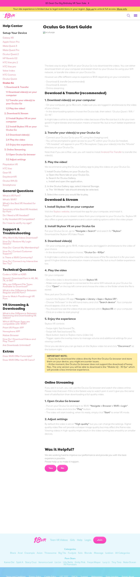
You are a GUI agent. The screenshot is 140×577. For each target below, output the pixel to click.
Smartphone (9, 185)
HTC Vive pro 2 (10, 62)
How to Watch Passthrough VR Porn (19, 297)
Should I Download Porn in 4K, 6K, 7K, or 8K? (20, 279)
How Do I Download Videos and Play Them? (19, 340)
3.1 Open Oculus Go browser (20, 154)
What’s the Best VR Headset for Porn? (19, 204)
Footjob (72, 553)
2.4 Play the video (15, 139)
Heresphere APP (11, 331)
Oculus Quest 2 (11, 54)
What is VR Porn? (11, 195)
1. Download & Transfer (16, 87)
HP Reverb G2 (10, 58)
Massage (98, 553)
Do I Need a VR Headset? (16, 215)
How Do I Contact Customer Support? (17, 252)
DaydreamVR (10, 176)
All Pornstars (70, 564)
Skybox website (61, 211)
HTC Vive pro (9, 66)
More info (122, 9)
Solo (80, 553)
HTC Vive (7, 168)
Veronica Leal (45, 562)
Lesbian (109, 553)
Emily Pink (80, 562)
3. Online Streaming (14, 149)
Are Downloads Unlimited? (17, 345)
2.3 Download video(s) (17, 134)
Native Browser (11, 335)
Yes (51, 468)
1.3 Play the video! (15, 108)
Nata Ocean (129, 562)
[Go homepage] (10, 15)
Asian (40, 553)
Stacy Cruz (31, 562)
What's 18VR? (10, 199)
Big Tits (62, 553)
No (62, 468)
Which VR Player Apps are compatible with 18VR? (16, 322)
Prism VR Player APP (13, 327)
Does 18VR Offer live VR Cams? (19, 360)
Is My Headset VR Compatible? (19, 219)
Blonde (88, 553)
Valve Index (9, 70)
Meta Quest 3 (10, 46)
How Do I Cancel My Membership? (21, 247)
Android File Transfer (111, 152)
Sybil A (19, 562)
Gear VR (7, 172)
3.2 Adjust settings (16, 159)
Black (13, 553)
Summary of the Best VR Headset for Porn (20, 210)
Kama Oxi (9, 562)
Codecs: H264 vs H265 (14, 274)
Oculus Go (8, 83)
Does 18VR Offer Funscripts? (17, 356)
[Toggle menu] (135, 16)
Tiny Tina (116, 562)
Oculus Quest (10, 78)
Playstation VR (10, 164)
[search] (128, 16)
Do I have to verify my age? (17, 223)
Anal (20, 553)
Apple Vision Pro (11, 41)
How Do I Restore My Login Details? (17, 242)
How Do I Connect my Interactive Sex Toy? (20, 262)
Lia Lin (58, 562)
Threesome (50, 553)
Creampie (29, 553)
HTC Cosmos (9, 74)
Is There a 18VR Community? (18, 257)
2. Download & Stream (16, 113)
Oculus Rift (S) (10, 180)
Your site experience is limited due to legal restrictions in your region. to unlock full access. (64, 9)
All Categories (122, 553)
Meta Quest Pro (11, 50)
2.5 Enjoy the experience (19, 144)
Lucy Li (106, 562)
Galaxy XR (8, 37)
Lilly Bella (68, 562)
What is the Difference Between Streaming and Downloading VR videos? (20, 315)
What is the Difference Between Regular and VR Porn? (20, 291)
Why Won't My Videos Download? (20, 237)
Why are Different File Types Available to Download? (17, 285)
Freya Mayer (94, 562)
